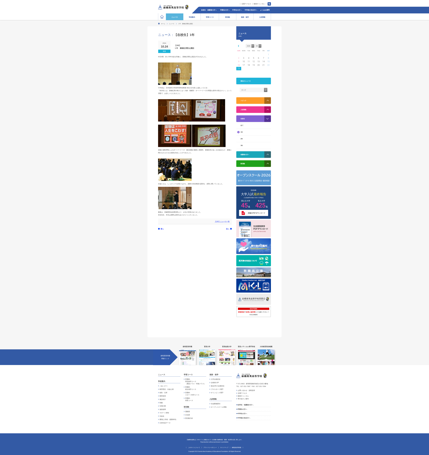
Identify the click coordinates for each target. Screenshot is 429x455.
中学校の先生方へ (244, 418)
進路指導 (163, 409)
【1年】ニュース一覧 (222, 221)
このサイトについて (194, 447)
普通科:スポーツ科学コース (192, 394)
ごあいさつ (163, 386)
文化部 (187, 415)
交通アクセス (246, 4)
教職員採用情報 (236, 447)
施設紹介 (163, 399)
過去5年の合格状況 (217, 386)
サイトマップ (224, 447)
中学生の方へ (242, 413)
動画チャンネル (259, 4)
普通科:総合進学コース (190, 388)
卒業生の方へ (242, 409)
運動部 (187, 411)
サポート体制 (164, 413)
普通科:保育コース (189, 399)
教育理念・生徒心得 (167, 389)
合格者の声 (215, 382)
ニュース (171, 23)
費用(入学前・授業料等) (168, 419)
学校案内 (161, 381)
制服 (161, 403)
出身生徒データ (165, 423)
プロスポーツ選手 (217, 389)
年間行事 (163, 406)
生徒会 (162, 416)
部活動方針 (189, 418)
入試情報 (213, 399)
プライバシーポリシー (210, 447)
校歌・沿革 (163, 393)
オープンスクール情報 (219, 407)
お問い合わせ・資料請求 (246, 390)
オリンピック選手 (217, 393)
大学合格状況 (215, 379)
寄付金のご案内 (243, 399)
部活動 (186, 407)
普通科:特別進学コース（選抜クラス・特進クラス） (195, 381)
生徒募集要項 (215, 404)
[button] (238, 46)
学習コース (188, 375)
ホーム (163, 23)
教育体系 (163, 396)
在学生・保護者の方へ (245, 405)
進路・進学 (213, 375)
